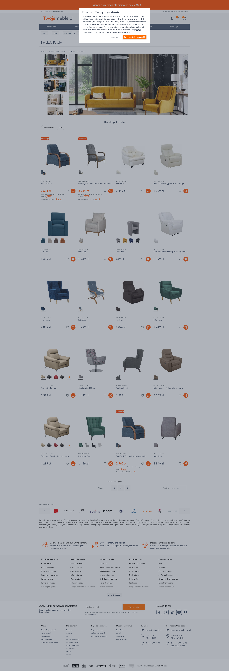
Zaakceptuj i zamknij (134, 37)
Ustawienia (114, 37)
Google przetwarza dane (121, 32)
